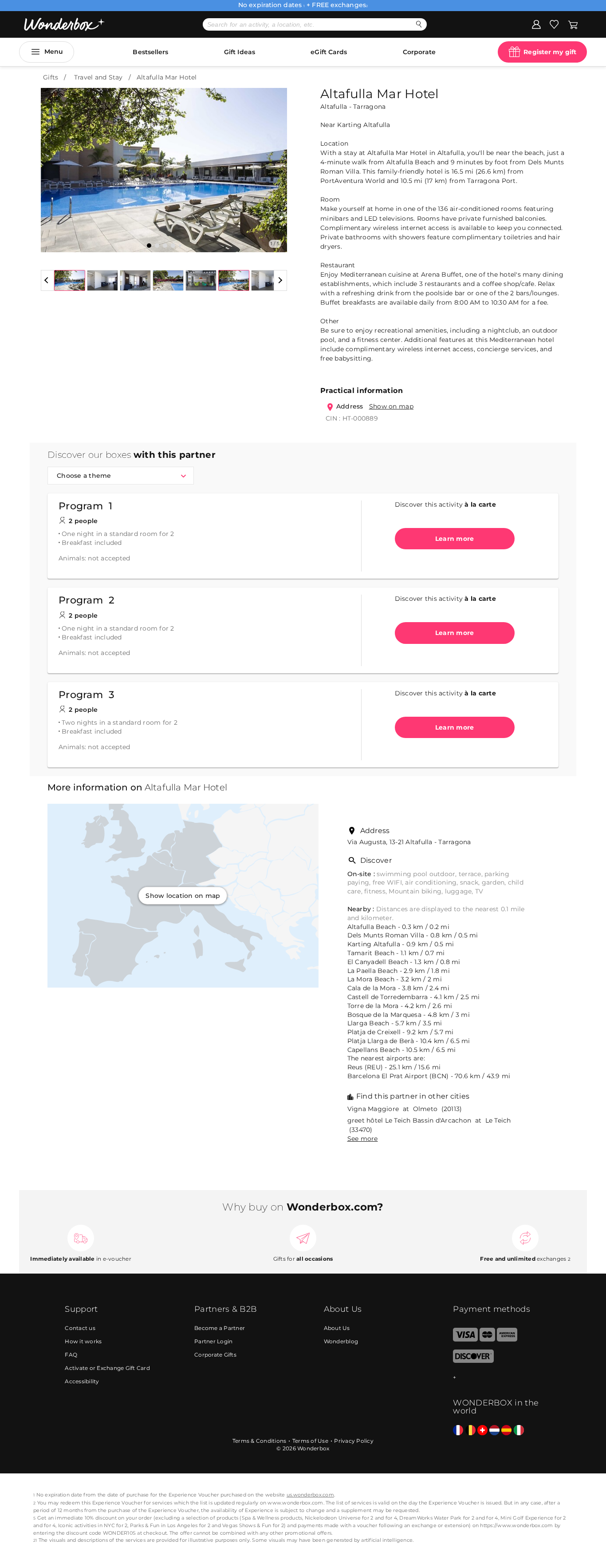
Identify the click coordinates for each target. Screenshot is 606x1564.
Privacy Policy (354, 1440)
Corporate (419, 52)
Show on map (391, 406)
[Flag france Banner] (458, 1430)
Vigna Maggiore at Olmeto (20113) (404, 1109)
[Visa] (465, 1339)
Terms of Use (310, 1440)
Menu (53, 52)
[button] (53, 163)
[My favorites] (554, 24)
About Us (337, 1328)
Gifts (50, 77)
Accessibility (82, 1381)
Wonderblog (341, 1341)
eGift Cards (329, 52)
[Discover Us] (473, 1361)
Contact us (80, 1328)
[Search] (419, 24)
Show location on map (183, 896)
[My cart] (573, 24)
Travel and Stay (98, 77)
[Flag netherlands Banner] (494, 1430)
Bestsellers (150, 52)
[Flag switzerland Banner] (482, 1430)
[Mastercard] (487, 1339)
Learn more (454, 539)
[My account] (536, 24)
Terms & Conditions (259, 1440)
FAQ (71, 1354)
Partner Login (213, 1341)
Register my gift (549, 52)
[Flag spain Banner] (506, 1430)
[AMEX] (507, 1339)
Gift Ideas (239, 52)
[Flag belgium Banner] (470, 1430)
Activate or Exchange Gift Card (107, 1368)
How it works (83, 1341)
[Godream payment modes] (497, 1378)
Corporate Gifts (215, 1354)
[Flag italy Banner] (519, 1430)
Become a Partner (219, 1328)
